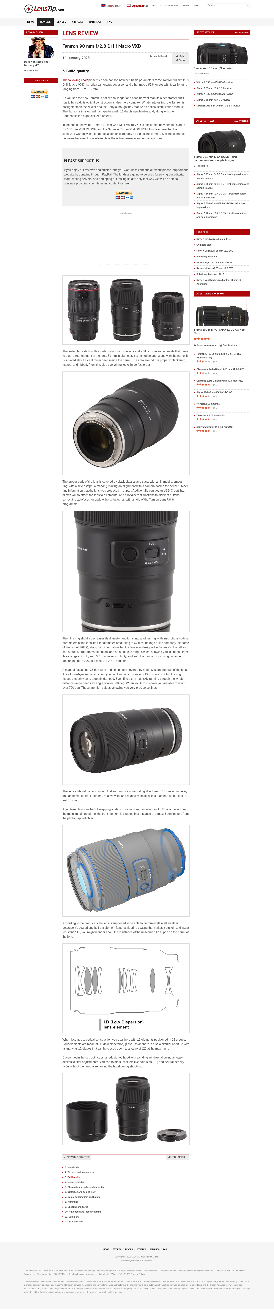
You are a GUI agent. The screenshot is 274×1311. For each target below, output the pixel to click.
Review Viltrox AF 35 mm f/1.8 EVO (214, 251)
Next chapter (176, 1157)
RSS (196, 5)
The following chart (75, 80)
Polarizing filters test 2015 (210, 274)
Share (182, 60)
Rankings (95, 21)
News (30, 21)
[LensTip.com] (49, 8)
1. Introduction (72, 1167)
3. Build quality (73, 1177)
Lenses (61, 21)
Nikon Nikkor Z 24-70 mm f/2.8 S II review (218, 105)
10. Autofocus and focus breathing (83, 1211)
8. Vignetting (71, 1202)
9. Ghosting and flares (76, 1207)
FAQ (109, 21)
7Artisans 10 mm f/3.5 (208, 404)
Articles (77, 21)
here (45, 1292)
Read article (202, 166)
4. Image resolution (75, 1182)
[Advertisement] (126, 238)
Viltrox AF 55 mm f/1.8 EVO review (214, 82)
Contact (186, 5)
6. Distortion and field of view (80, 1192)
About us (157, 5)
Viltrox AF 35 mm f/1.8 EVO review (214, 94)
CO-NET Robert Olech (148, 1257)
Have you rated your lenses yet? (36, 63)
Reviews (45, 21)
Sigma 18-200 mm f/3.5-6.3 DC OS (214, 392)
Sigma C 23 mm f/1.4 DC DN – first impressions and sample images (215, 158)
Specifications (230, 345)
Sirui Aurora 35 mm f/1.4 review (214, 68)
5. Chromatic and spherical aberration (85, 1187)
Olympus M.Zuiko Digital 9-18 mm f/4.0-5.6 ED (220, 369)
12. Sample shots (74, 1221)
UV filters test (203, 245)
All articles (241, 121)
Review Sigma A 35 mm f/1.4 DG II (214, 262)
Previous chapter (78, 1157)
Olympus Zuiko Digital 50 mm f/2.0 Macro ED (219, 381)
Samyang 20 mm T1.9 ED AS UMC (214, 427)
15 (217, 385)
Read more (32, 71)
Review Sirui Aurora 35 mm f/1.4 (213, 239)
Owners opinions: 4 (206, 345)
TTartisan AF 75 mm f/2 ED (210, 415)
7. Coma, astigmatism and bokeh (82, 1197)
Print (182, 56)
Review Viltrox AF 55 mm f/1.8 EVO (214, 268)
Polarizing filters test (207, 256)
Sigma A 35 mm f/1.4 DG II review (214, 88)
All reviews (241, 32)
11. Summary (72, 1217)
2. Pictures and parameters (79, 1172)
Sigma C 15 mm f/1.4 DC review (213, 100)
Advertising (171, 5)
